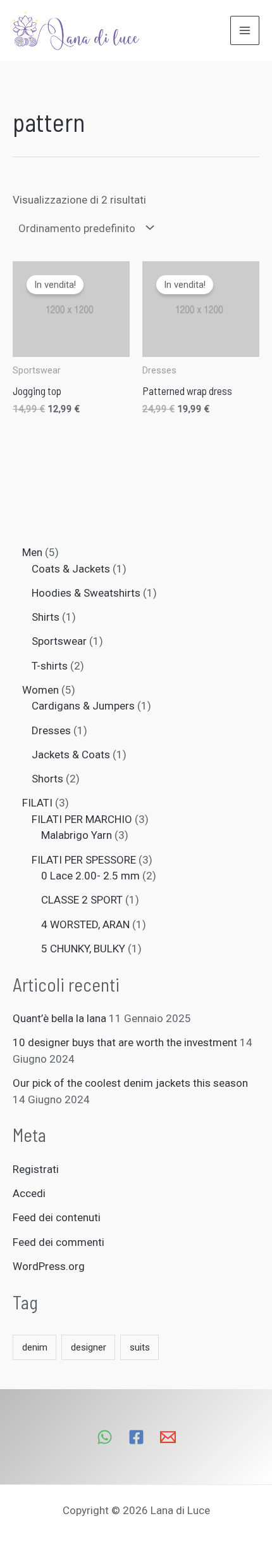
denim (34, 1347)
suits (140, 1347)
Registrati (36, 1169)
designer (88, 1347)
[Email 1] (168, 1437)
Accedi (29, 1193)
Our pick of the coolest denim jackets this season (130, 1083)
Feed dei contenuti (57, 1217)
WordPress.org (49, 1266)
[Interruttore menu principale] (244, 30)
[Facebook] (136, 1437)
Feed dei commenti (58, 1242)
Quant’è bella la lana (59, 1018)
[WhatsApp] (104, 1437)
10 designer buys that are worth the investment (125, 1042)
